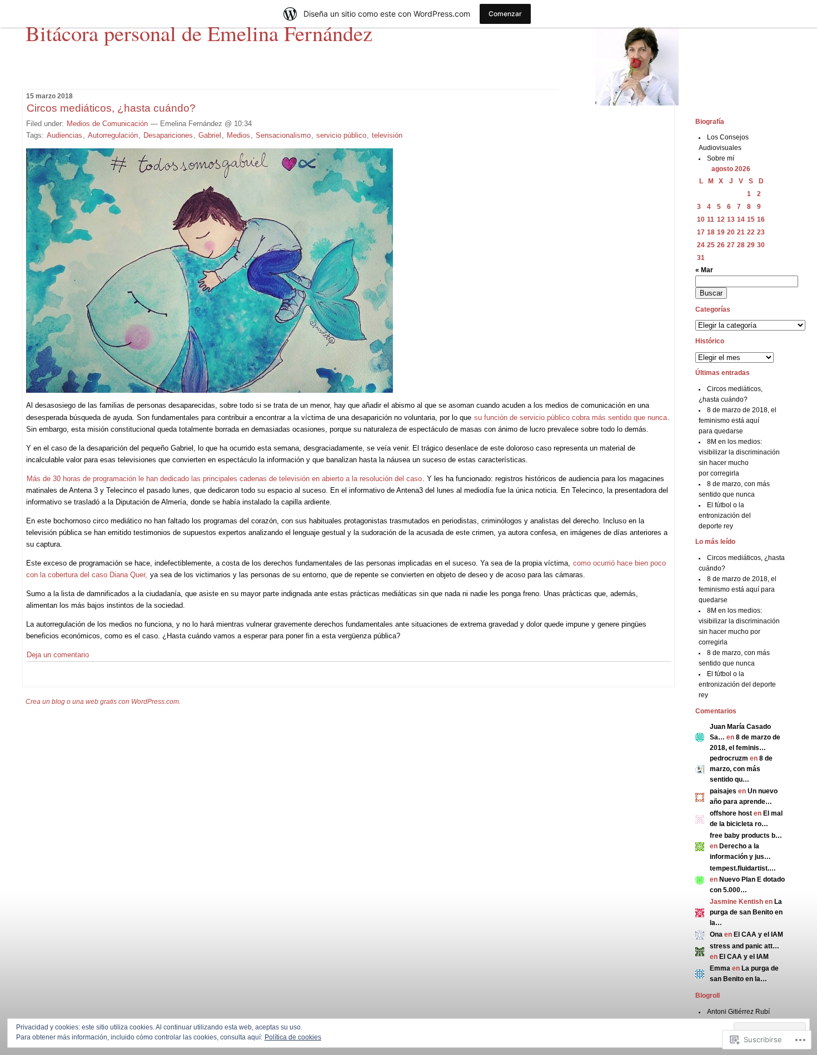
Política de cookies (293, 1037)
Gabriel (209, 135)
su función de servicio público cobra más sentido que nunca (570, 417)
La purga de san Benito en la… (746, 912)
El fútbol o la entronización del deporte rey (725, 515)
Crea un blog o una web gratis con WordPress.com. (103, 701)
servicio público (341, 135)
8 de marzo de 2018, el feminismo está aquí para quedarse (738, 420)
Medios (238, 135)
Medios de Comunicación (107, 123)
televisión (387, 135)
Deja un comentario (58, 655)
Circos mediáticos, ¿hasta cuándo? (111, 108)
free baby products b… (746, 835)
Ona (716, 934)
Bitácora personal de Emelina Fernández (199, 32)
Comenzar (505, 13)
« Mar (704, 270)
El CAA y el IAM (758, 934)
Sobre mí (720, 158)
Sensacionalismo (283, 135)
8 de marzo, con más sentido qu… (741, 769)
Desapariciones (168, 135)
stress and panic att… (744, 946)
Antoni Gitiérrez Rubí (738, 1011)
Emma (720, 968)
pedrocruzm (729, 758)
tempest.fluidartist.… (743, 868)
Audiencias (64, 135)
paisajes (723, 791)
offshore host (731, 813)
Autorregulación (113, 135)
